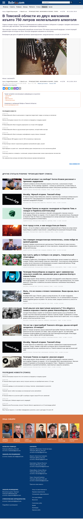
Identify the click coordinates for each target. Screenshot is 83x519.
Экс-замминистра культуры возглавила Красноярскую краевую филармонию (23, 158)
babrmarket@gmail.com (14, 501)
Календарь (35, 507)
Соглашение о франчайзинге (40, 494)
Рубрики (18, 7)
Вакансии (35, 499)
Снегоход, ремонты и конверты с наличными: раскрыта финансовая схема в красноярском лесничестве (31, 153)
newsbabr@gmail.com (14, 450)
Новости (44, 7)
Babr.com (16, 2)
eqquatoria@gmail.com (14, 495)
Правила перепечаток (38, 492)
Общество (43, 202)
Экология (51, 267)
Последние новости (9, 111)
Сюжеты (12, 7)
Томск (56, 11)
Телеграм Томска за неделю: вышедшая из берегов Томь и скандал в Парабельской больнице (49, 209)
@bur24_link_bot (40, 450)
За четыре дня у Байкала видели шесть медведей (16, 400)
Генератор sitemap (39, 515)
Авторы (25, 7)
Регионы (5, 7)
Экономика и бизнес (46, 11)
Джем (7, 97)
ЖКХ (48, 303)
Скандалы (43, 189)
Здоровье (49, 220)
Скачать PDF (52, 83)
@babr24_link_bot (13, 449)
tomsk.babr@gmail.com (11, 105)
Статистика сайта (37, 503)
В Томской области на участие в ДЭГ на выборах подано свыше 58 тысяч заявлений (25, 395)
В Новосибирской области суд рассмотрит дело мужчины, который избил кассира (25, 129)
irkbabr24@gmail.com (41, 459)
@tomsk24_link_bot (41, 479)
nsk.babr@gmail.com (41, 473)
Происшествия (34, 11)
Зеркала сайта (36, 510)
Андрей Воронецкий (11, 11)
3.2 (12, 515)
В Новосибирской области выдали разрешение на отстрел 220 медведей (22, 124)
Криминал (47, 231)
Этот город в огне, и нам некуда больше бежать (44, 225)
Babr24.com (24, 11)
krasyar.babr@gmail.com (42, 466)
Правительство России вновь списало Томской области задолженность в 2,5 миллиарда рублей (29, 405)
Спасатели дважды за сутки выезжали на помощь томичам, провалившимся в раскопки (26, 386)
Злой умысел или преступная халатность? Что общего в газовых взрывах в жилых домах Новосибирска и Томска (49, 309)
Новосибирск (58, 267)
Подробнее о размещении (10, 505)
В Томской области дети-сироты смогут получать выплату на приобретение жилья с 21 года (28, 381)
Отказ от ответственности (39, 489)
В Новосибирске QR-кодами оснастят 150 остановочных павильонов (21, 139)
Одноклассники (10, 100)
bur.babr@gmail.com (41, 452)
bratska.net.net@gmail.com (15, 456)
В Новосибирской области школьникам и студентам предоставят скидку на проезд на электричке (29, 115)
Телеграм (8, 95)
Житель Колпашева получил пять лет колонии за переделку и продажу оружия (24, 120)
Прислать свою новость (36, 484)
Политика (51, 352)
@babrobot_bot (12, 493)
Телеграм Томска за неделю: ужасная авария (43, 357)
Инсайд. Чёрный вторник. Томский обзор (41, 194)
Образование (44, 352)
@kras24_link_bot (41, 464)
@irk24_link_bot (40, 457)
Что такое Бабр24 (37, 497)
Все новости (74, 164)
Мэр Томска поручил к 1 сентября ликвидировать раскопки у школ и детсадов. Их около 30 (27, 409)
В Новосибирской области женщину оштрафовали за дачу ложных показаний (23, 134)
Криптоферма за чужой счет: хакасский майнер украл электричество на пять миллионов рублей (29, 148)
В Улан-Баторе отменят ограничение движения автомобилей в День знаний (23, 143)
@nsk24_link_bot (40, 472)
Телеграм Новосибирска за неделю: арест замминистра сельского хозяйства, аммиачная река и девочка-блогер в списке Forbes (49, 274)
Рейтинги (32, 7)
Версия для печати (43, 83)
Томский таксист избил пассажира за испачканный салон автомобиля (21, 391)
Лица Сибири (8, 419)
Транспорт (49, 202)
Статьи (38, 7)
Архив (50, 7)
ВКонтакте (9, 98)
